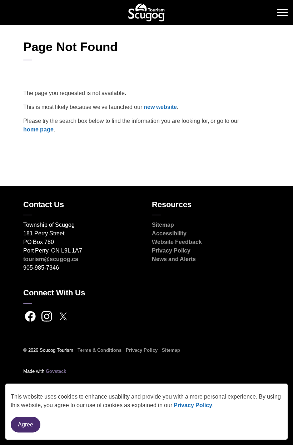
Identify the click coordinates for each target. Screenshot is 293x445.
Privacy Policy (193, 405)
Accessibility (169, 233)
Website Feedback (177, 242)
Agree (25, 424)
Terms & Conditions (99, 350)
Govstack (56, 371)
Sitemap (163, 225)
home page (38, 129)
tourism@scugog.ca (50, 259)
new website (160, 107)
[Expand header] (282, 12)
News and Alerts (174, 259)
